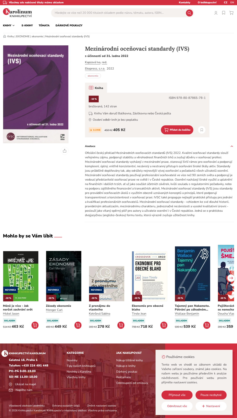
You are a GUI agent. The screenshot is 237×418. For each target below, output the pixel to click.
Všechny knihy (76, 377)
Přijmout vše (177, 395)
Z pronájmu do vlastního (99, 307)
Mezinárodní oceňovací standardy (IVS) (67, 36)
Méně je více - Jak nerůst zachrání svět (18, 307)
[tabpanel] (147, 115)
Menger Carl (54, 310)
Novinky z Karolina (79, 372)
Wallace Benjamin (187, 314)
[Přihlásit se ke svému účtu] (215, 12)
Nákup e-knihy (126, 366)
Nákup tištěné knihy (129, 360)
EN (232, 2)
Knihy (10, 36)
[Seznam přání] (223, 12)
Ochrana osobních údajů (66, 405)
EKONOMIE (23, 36)
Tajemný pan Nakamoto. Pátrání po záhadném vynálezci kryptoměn (192, 307)
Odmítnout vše (177, 406)
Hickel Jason (11, 314)
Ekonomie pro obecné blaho (147, 307)
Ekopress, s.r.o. (95, 69)
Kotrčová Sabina (99, 314)
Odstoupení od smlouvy (132, 383)
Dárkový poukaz (126, 372)
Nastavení (213, 406)
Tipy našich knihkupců (81, 366)
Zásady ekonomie (58, 306)
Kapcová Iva (92, 62)
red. (104, 62)
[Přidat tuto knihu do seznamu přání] (202, 130)
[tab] (96, 88)
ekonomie (37, 36)
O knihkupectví (207, 2)
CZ (225, 2)
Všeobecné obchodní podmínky (27, 405)
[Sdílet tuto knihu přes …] (65, 151)
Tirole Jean (139, 314)
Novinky (72, 360)
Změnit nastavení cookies (101, 405)
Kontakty (184, 2)
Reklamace (123, 377)
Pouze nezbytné (211, 395)
